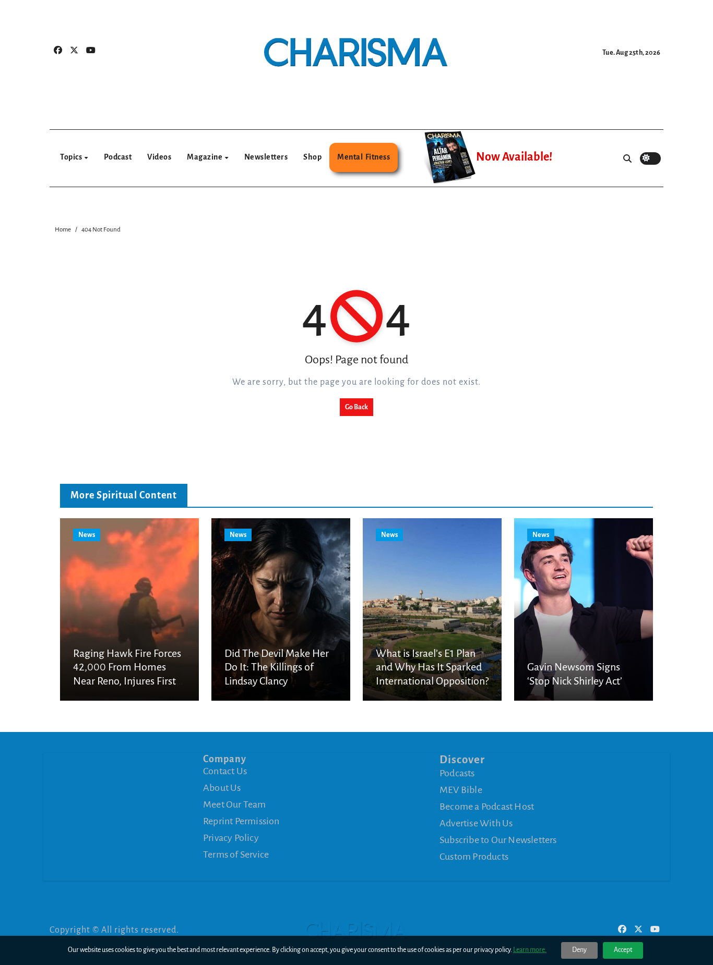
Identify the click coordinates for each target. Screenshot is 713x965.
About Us (222, 788)
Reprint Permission (241, 821)
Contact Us (225, 771)
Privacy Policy (231, 838)
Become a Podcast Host (486, 806)
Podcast (118, 157)
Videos (159, 157)
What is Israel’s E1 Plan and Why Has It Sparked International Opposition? (432, 667)
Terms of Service (236, 854)
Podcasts (457, 773)
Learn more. (529, 950)
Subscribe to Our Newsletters (498, 840)
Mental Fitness (363, 157)
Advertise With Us (476, 823)
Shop (312, 157)
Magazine (205, 157)
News (86, 535)
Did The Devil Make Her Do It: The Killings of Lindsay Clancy (276, 667)
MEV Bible (460, 790)
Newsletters (266, 157)
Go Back (356, 407)
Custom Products (473, 856)
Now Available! (514, 157)
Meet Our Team (234, 804)
